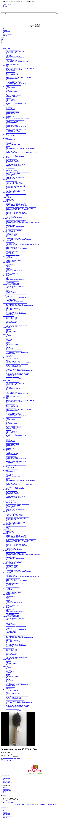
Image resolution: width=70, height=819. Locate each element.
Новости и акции (7, 782)
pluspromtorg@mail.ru (9, 802)
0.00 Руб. (3, 39)
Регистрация (6, 6)
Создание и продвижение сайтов (47, 804)
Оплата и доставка (8, 779)
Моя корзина (6, 787)
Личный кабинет (7, 4)
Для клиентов (7, 781)
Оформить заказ (7, 790)
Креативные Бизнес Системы (21, 804)
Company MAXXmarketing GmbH (9, 760)
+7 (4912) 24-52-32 (35, 25)
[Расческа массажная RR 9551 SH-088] (18, 746)
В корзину (16, 756)
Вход (4, 5)
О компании (6, 778)
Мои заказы (6, 789)
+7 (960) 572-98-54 (35, 26)
